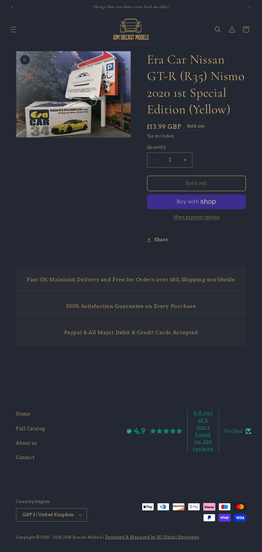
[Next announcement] (250, 7)
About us (26, 443)
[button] (13, 29)
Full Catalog (30, 428)
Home (23, 413)
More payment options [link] (196, 217)
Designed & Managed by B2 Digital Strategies (152, 537)
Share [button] (161, 239)
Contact (25, 457)
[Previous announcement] (12, 7)
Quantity (156, 147)
